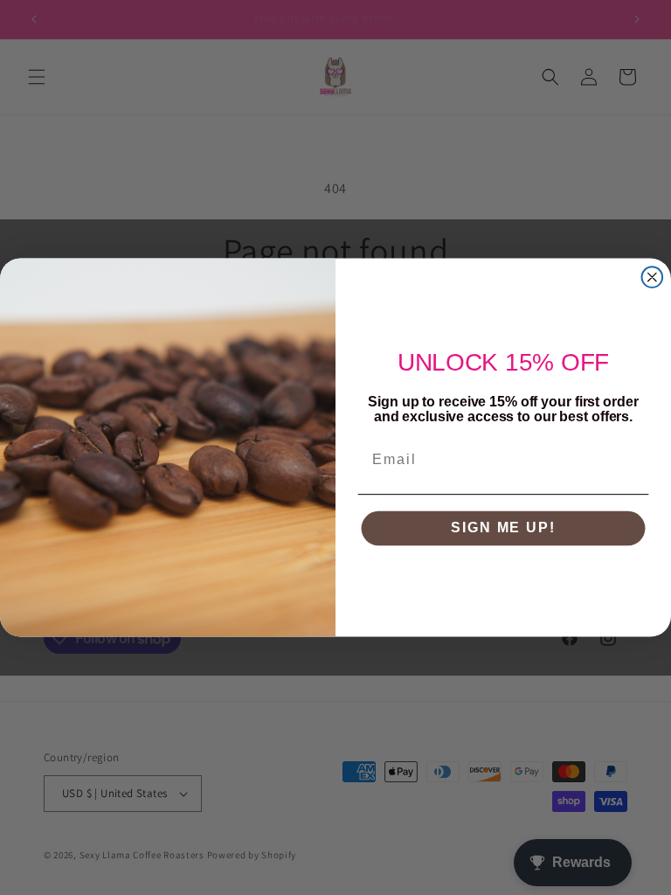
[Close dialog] (652, 277)
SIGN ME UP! (503, 528)
